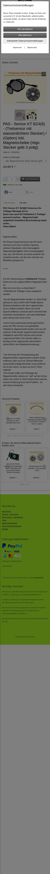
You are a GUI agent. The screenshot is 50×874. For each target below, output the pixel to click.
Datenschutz (32, 47)
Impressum (17, 47)
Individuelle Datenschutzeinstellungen (25, 41)
